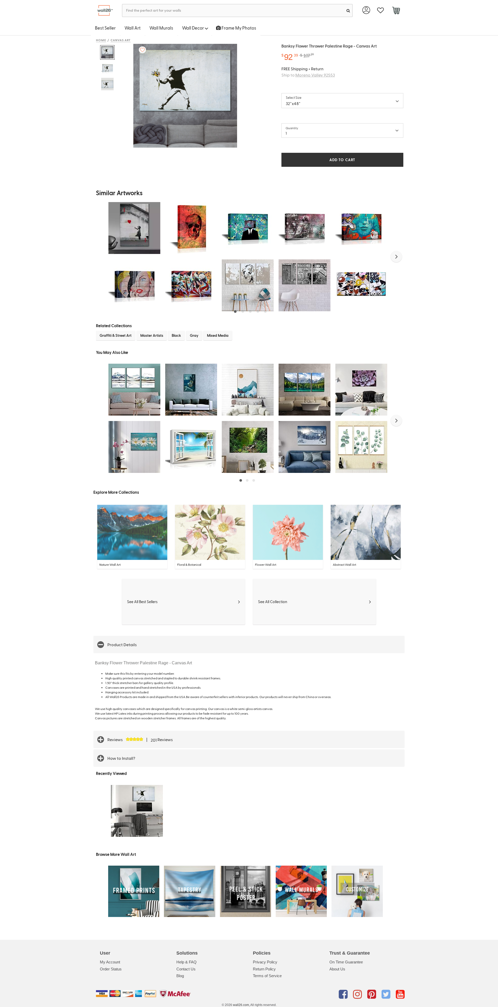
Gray (194, 335)
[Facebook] (344, 994)
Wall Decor (193, 27)
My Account (110, 962)
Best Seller (105, 27)
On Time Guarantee (346, 962)
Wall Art (133, 27)
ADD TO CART (342, 159)
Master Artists (151, 335)
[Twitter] (387, 994)
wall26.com (241, 1005)
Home (101, 40)
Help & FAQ (186, 962)
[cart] (396, 11)
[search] (348, 10)
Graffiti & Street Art (116, 335)
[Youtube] (400, 994)
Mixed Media (218, 335)
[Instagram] (358, 994)
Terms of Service (267, 976)
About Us (337, 969)
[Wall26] (103, 10)
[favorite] (380, 10)
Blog (180, 976)
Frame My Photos (238, 27)
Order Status (111, 969)
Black (176, 335)
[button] (396, 256)
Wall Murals (161, 27)
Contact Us (186, 969)
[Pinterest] (372, 994)
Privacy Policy (265, 962)
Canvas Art (120, 40)
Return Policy (264, 969)
